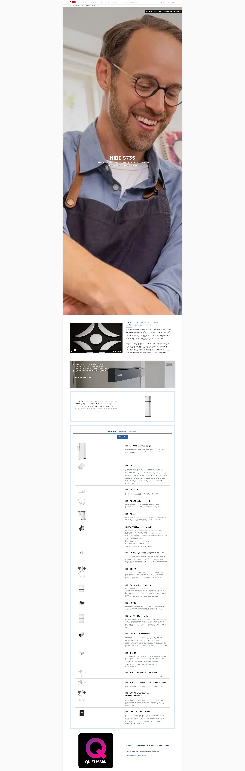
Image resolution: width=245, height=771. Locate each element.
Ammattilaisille (171, 2)
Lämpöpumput (77, 5)
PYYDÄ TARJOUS (82, 2)
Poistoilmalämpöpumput (87, 5)
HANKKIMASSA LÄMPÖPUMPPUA (95, 2)
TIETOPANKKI (115, 2)
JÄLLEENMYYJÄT (133, 2)
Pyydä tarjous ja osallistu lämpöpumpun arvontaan (162, 11)
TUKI (122, 2)
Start (71, 5)
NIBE (126, 2)
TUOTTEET (107, 2)
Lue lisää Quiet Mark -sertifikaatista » (136, 755)
